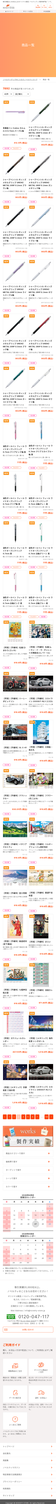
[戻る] (5, 1116)
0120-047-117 (33, 1316)
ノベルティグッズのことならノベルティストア (20, 80)
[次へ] (51, 1116)
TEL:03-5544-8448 (27, 1321)
